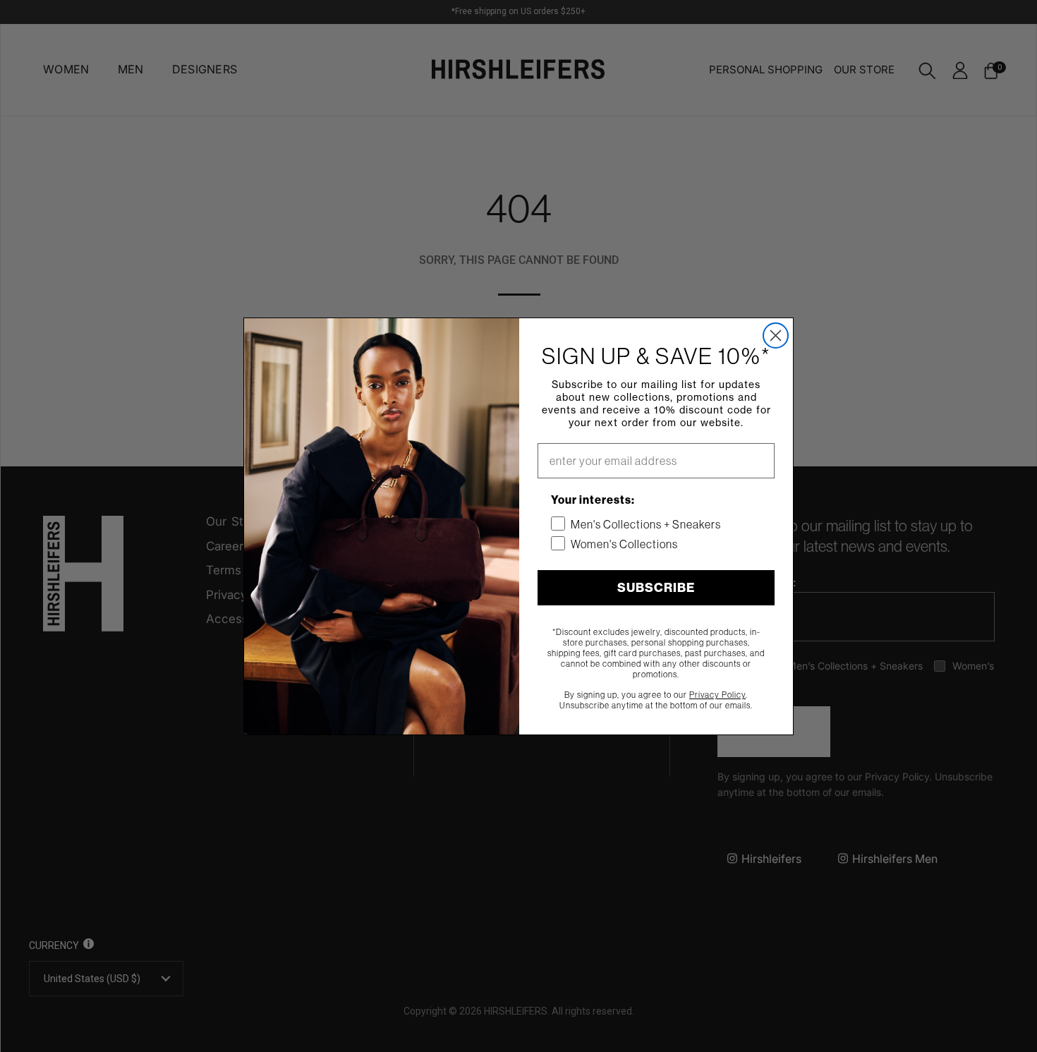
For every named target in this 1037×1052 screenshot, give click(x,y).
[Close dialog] (775, 335)
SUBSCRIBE (656, 587)
